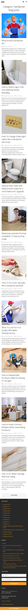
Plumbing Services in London (9, 564)
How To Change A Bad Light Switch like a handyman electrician (13, 139)
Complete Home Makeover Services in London (13, 553)
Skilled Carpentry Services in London (11, 555)
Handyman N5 (6, 519)
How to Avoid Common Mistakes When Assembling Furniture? (13, 427)
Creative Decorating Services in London (12, 558)
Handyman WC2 (6, 504)
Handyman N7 (6, 521)
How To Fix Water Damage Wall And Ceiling (13, 475)
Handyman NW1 (6, 513)
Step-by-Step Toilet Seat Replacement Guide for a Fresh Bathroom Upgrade (13, 188)
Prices (4, 547)
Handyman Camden (7, 534)
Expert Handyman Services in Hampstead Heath (14, 529)
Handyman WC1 (6, 508)
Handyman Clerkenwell (8, 536)
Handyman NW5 (6, 511)
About (4, 543)
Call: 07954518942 (14, 608)
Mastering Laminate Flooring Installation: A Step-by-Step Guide (14, 236)
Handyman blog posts (8, 46)
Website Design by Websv (7, 604)
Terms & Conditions (6, 601)
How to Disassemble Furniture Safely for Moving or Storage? (13, 378)
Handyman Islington (7, 532)
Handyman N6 (6, 515)
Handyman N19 (6, 517)
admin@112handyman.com (11, 591)
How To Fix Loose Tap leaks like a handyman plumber (13, 284)
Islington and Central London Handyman (12, 545)
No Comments (19, 95)
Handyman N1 (6, 524)
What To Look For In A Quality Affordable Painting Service (11, 330)
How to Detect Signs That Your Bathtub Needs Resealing (13, 90)
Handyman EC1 (6, 506)
